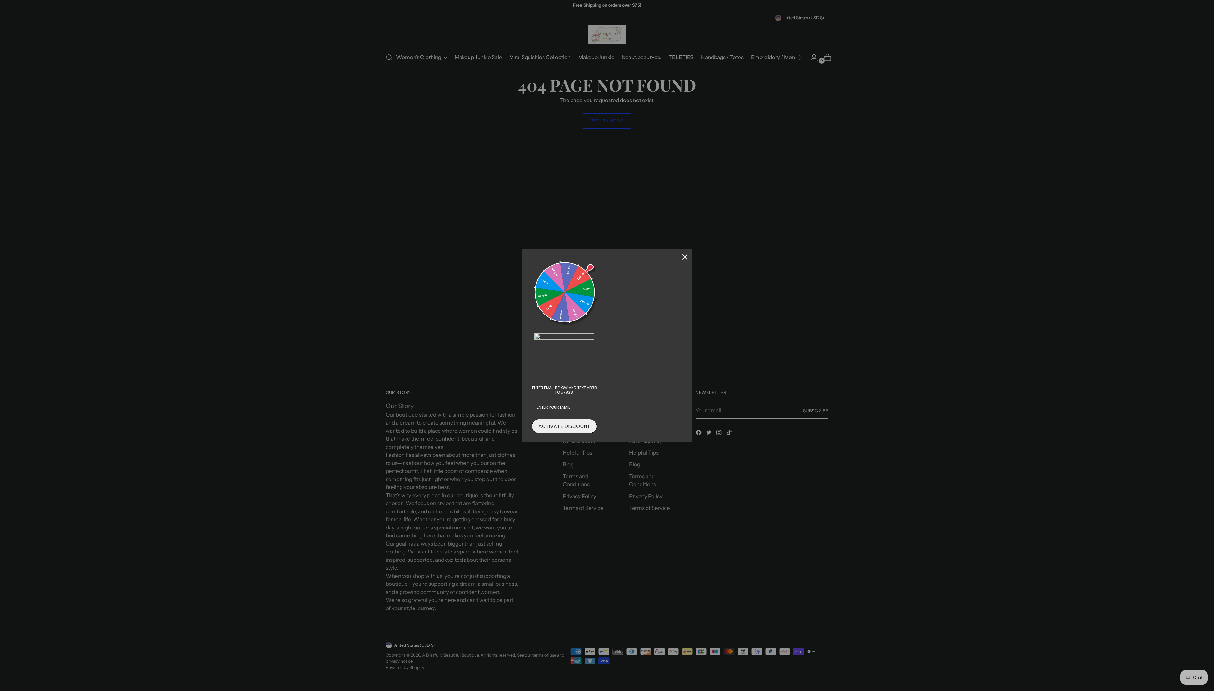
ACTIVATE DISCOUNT (564, 426)
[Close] (684, 257)
